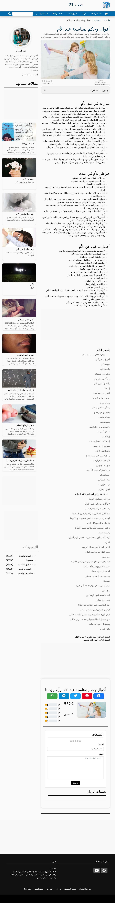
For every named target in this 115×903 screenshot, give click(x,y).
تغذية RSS (27, 889)
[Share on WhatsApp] (52, 696)
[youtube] (96, 870)
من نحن (58, 889)
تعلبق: (101, 754)
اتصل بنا (49, 889)
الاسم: (101, 744)
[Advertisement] (75, 324)
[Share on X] (75, 696)
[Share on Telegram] (64, 696)
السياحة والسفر (42, 14)
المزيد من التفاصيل (30, 75)
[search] (9, 14)
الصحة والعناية (96, 14)
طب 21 (106, 20)
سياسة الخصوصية (70, 889)
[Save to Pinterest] (87, 696)
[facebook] (104, 870)
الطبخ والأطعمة (71, 14)
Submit (75, 783)
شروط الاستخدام (85, 889)
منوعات (84, 14)
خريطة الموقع (39, 889)
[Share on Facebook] (98, 696)
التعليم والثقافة (57, 14)
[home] (106, 13)
